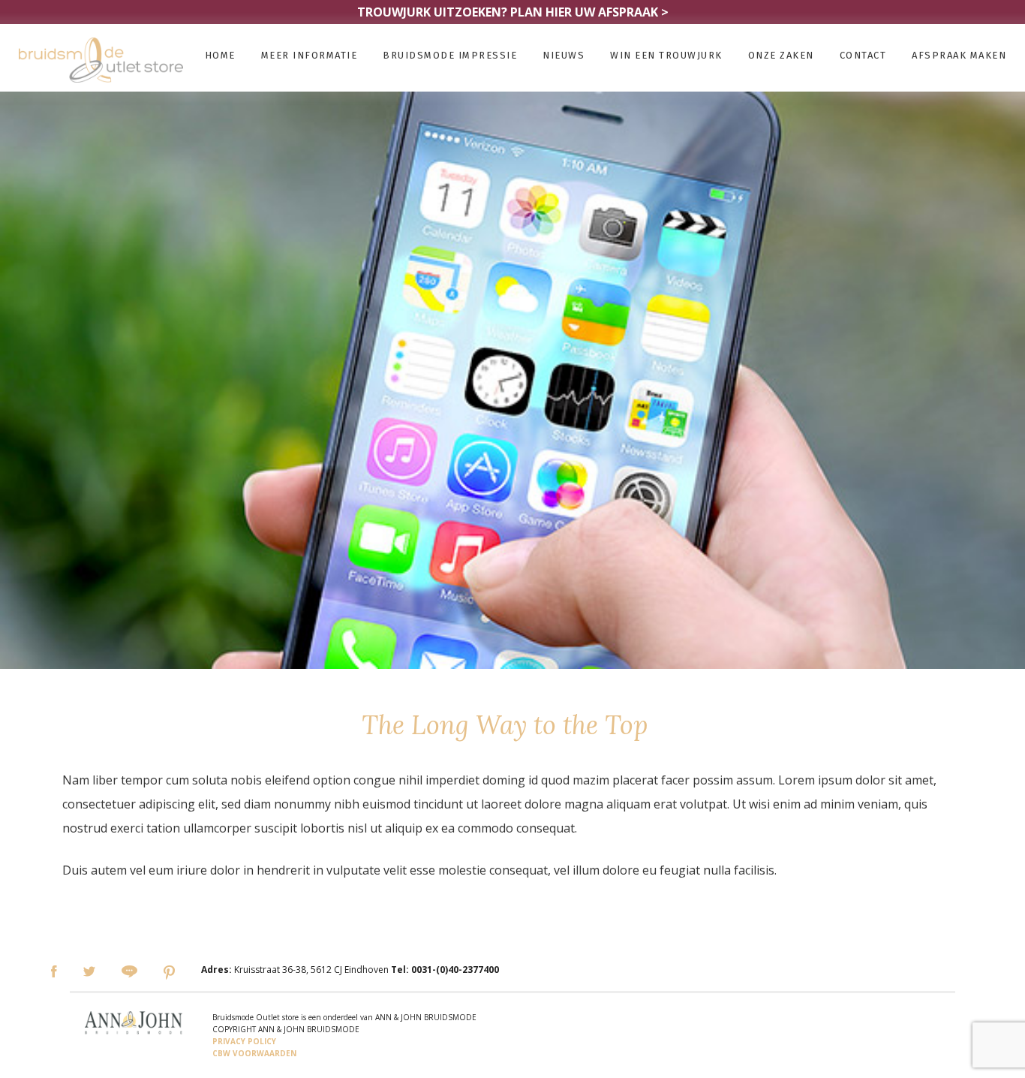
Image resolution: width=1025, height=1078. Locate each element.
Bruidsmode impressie (450, 55)
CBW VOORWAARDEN (254, 1053)
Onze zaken (781, 55)
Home (220, 55)
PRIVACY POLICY (244, 1041)
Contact (863, 55)
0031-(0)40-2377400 (455, 969)
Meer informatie (309, 55)
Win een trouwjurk (666, 55)
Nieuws (564, 55)
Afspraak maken (959, 55)
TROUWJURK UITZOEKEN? (513, 12)
